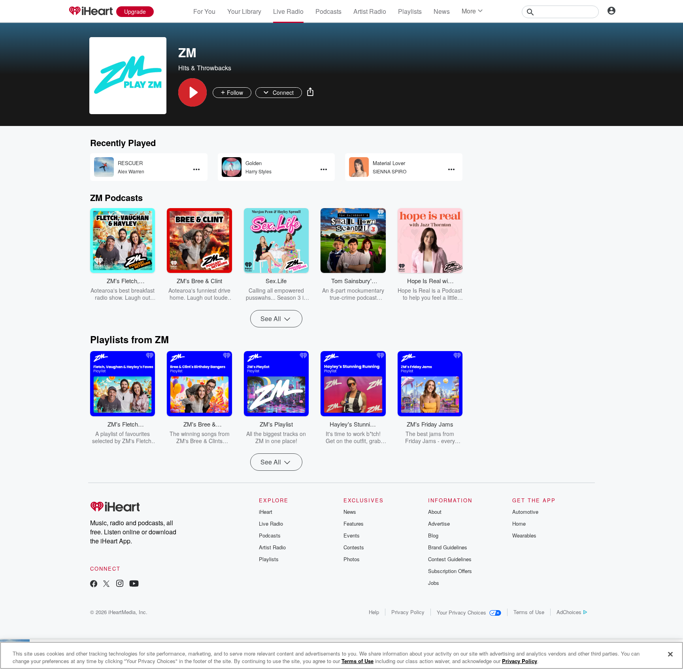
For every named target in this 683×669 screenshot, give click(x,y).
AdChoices (569, 612)
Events (351, 535)
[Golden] (232, 167)
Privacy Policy (408, 612)
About (434, 511)
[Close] (670, 654)
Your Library (244, 11)
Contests (353, 547)
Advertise (439, 523)
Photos (351, 559)
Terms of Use (528, 612)
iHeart (265, 511)
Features (353, 523)
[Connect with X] (106, 584)
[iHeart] (90, 11)
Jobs (433, 582)
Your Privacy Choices (461, 612)
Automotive (525, 511)
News (442, 11)
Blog (433, 535)
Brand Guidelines (447, 547)
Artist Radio (369, 11)
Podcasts (328, 11)
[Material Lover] (359, 167)
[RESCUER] (104, 167)
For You (204, 11)
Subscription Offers (450, 571)
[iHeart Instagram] (119, 584)
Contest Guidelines (450, 559)
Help (374, 612)
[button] (192, 92)
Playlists (410, 11)
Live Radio (288, 11)
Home (519, 523)
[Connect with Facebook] (93, 584)
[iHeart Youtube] (134, 584)
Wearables (524, 535)
